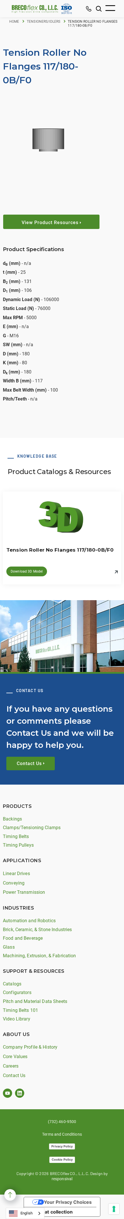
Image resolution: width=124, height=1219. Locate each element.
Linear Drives (16, 873)
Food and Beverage (23, 938)
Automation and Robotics (29, 920)
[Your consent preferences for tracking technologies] (113, 1208)
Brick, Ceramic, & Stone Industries (37, 929)
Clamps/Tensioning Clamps (32, 827)
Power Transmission (24, 892)
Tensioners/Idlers (43, 22)
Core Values (15, 1056)
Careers (10, 1066)
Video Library (16, 1019)
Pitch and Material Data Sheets (35, 1001)
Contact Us (14, 1075)
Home (14, 22)
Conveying (14, 883)
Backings (12, 819)
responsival (62, 1178)
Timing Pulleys (18, 845)
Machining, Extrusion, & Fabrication (39, 955)
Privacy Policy (62, 1146)
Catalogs (12, 984)
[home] (33, 8)
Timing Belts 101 (20, 1010)
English (26, 1213)
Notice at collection (51, 1212)
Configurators (17, 992)
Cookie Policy (62, 1160)
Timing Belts (16, 836)
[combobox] (25, 1213)
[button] (110, 9)
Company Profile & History (30, 1047)
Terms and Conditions (62, 1134)
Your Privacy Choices (68, 1202)
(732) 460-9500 (62, 1121)
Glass (9, 947)
